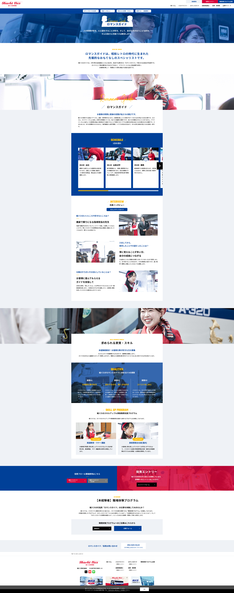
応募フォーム (128, 528)
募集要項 (194, 1)
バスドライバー (182, 5)
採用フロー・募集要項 (142, 11)
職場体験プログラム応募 (226, 1)
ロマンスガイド (194, 5)
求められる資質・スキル (124, 11)
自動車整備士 (206, 5)
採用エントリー (120, 564)
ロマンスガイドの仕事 (90, 11)
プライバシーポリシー (113, 590)
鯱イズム (173, 5)
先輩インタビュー (106, 11)
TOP (72, 554)
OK (144, 589)
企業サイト (226, 5)
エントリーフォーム (144, 485)
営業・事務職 (216, 5)
